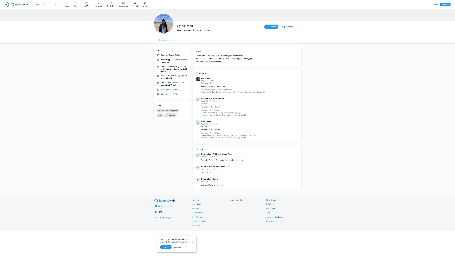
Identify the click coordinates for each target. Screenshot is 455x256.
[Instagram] (170, 212)
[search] (45, 4)
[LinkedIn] (160, 212)
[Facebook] (156, 212)
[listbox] (171, 113)
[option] (168, 110)
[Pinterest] (175, 212)
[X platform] (165, 212)
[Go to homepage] (20, 4)
